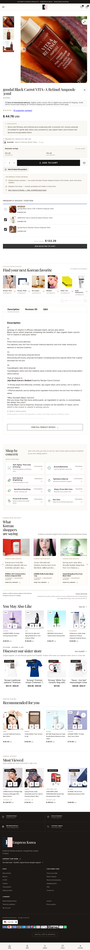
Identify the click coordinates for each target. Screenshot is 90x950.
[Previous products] (6, 715)
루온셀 (4, 731)
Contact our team (10, 859)
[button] (9, 626)
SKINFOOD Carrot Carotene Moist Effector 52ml (34, 218)
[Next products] (83, 715)
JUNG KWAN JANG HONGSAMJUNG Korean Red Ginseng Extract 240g (55, 794)
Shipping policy (52, 883)
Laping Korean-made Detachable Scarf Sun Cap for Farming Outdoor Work (34, 794)
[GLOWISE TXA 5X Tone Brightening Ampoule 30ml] (77, 777)
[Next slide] (87, 564)
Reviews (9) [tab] (31, 309)
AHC (26, 630)
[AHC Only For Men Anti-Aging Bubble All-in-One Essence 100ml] (34, 620)
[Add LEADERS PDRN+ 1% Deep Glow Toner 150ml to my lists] (80, 726)
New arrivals (7, 873)
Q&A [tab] (45, 309)
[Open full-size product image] (84, 22)
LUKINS (5, 789)
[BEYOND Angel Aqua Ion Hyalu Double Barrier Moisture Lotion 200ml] (56, 720)
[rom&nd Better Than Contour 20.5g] (34, 720)
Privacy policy (51, 904)
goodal (7, 98)
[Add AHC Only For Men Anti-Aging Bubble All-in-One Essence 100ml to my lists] (37, 626)
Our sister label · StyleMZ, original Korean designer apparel (22, 862)
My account (6, 908)
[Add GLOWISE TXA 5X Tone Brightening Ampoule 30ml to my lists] (80, 784)
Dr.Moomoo (73, 630)
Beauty (5, 876)
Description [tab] (13, 309)
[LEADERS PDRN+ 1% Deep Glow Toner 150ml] (77, 720)
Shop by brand (7, 890)
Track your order (52, 873)
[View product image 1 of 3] (8, 21)
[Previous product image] (23, 49)
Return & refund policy (54, 880)
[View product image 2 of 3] (8, 34)
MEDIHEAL (50, 630)
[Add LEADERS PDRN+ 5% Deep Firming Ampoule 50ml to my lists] (15, 626)
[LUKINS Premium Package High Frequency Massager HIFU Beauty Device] (12, 777)
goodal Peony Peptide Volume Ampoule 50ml (33, 227)
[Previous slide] (3, 564)
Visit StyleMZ (81, 651)
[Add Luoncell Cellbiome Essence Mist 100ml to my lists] (15, 726)
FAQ (48, 887)
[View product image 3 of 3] (8, 46)
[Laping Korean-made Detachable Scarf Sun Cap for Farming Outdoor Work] (34, 777)
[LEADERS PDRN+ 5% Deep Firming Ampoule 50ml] (12, 620)
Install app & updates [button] (45, 934)
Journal (48, 901)
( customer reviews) (22, 110)
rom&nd (27, 731)
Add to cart (50, 163)
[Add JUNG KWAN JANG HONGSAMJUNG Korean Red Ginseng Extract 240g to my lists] (58, 784)
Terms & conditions (9, 904)
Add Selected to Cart (45, 246)
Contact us (50, 890)
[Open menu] (3, 7)
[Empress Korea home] (45, 7)
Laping (27, 789)
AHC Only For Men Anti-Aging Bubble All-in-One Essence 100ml (32, 636)
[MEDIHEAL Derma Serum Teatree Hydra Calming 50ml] (56, 620)
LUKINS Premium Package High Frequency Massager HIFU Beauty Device (12, 794)
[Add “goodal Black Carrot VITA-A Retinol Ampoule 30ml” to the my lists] (84, 163)
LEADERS (5, 630)
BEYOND (48, 731)
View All (82, 607)
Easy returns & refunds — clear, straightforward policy (27, 190)
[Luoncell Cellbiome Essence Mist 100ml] (12, 720)
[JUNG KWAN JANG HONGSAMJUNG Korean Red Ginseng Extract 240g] (56, 777)
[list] (45, 286)
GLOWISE (70, 789)
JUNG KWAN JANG (51, 789)
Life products (7, 887)
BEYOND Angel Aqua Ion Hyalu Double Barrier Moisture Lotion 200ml (55, 736)
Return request (51, 876)
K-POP (5, 880)
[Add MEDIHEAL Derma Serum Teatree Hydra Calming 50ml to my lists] (59, 626)
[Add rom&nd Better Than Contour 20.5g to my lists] (37, 726)
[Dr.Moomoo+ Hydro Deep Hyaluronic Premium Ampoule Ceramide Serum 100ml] (78, 620)
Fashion (5, 883)
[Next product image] (84, 49)
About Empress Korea (10, 901)
